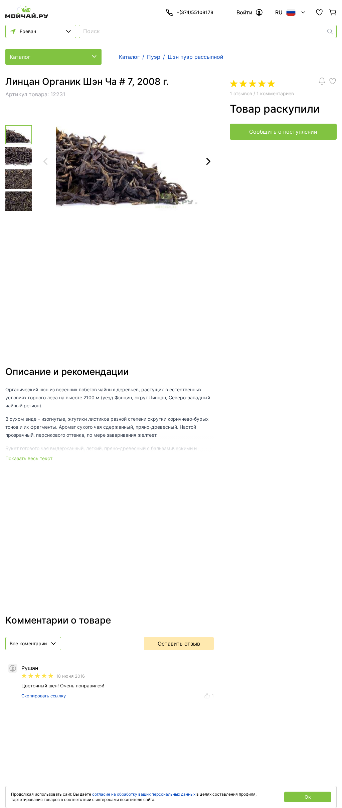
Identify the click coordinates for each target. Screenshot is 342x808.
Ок (308, 797)
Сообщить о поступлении (283, 131)
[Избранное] (319, 12)
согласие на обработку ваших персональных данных (143, 794)
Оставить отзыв (179, 643)
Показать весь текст (28, 458)
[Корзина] (333, 12)
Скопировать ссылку (43, 695)
